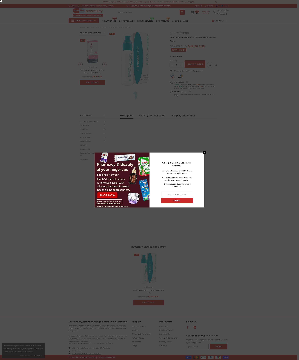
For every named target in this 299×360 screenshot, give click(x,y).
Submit (176, 201)
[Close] (204, 152)
